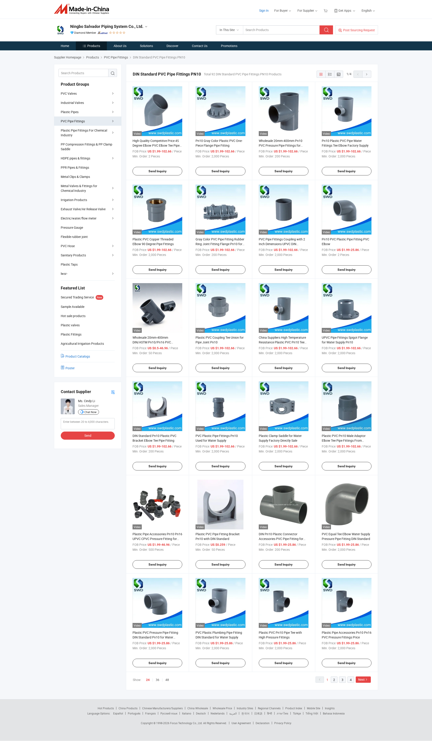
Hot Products (106, 708)
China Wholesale (197, 708)
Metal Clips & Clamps (75, 177)
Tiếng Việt (312, 713)
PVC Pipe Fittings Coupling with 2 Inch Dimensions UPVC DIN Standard (282, 244)
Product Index (293, 708)
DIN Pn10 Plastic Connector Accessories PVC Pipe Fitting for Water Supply (281, 539)
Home (65, 46)
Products (93, 46)
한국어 (245, 713)
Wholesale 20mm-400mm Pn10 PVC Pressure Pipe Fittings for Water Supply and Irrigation (280, 145)
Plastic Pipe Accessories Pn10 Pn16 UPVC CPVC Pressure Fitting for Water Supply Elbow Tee (157, 539)
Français (150, 713)
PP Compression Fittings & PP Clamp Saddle (86, 146)
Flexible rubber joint (74, 237)
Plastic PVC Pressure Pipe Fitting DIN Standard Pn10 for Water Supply (155, 637)
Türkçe (297, 713)
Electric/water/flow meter (79, 218)
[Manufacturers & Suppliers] (83, 9)
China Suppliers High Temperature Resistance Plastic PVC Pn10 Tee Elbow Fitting (282, 342)
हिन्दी (269, 713)
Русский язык (168, 713)
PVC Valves (69, 93)
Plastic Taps (69, 264)
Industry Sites (245, 708)
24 (148, 680)
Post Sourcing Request (359, 30)
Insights (330, 708)
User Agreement (241, 723)
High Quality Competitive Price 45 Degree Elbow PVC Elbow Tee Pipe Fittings (156, 145)
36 (157, 680)
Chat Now (90, 412)
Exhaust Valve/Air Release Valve (83, 209)
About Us (120, 46)
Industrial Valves (72, 103)
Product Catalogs (77, 356)
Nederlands (218, 713)
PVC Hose (68, 246)
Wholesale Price (222, 708)
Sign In (264, 10)
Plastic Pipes (70, 112)
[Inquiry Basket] (326, 10)
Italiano (186, 713)
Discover (172, 46)
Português (134, 713)
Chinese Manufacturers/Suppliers (162, 708)
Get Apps (345, 10)
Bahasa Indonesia (334, 713)
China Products (128, 708)
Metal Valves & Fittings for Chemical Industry (79, 188)
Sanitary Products (73, 255)
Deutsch (201, 713)
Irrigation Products (74, 200)
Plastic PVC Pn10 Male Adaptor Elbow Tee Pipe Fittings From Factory (344, 440)
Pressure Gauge (72, 227)
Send (87, 435)
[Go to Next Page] (366, 74)
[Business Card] (113, 392)
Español (118, 713)
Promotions (229, 46)
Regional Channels (269, 708)
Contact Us (199, 46)
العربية (233, 713)
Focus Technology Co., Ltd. (186, 723)
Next (361, 679)
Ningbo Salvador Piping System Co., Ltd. (106, 26)
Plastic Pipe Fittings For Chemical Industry (84, 132)
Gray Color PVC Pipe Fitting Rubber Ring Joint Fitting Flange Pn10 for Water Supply (220, 244)
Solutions (146, 46)
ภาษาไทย (282, 713)
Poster (70, 368)
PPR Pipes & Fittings (75, 167)
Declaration (263, 723)
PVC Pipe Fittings (73, 121)
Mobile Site (313, 708)
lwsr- (64, 273)
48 (167, 680)
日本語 (258, 713)
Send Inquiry (157, 171)
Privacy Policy (282, 723)
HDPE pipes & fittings (75, 158)
